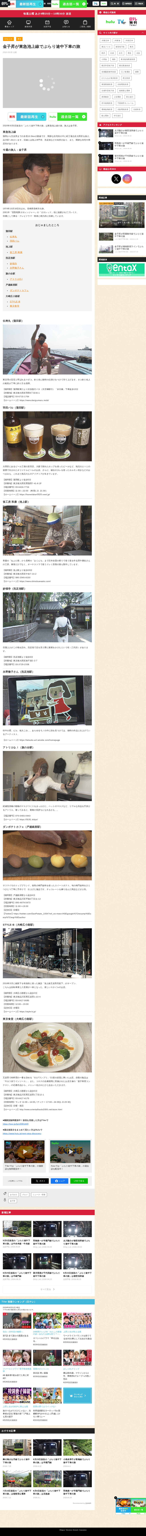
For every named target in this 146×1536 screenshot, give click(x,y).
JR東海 (117, 41)
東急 (19, 39)
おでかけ (13, 1195)
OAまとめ (8, 39)
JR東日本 (105, 41)
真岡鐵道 (105, 97)
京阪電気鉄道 (122, 109)
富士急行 (129, 97)
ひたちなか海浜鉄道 (110, 78)
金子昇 (12, 1201)
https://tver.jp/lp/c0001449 (15, 1124)
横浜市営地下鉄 (108, 66)
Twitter (116, 179)
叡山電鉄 (105, 116)
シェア (62, 1181)
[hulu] (104, 3)
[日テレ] (5, 3)
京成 (112, 53)
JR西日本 (129, 41)
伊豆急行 (117, 116)
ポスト (42, 1181)
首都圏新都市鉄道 (109, 72)
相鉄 (114, 59)
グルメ (25, 1195)
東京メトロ (106, 47)
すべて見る (46, 1289)
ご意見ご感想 (85, 27)
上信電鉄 (117, 97)
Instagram (127, 179)
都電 (137, 72)
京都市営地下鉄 (108, 91)
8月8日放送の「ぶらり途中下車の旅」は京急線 (46, 1492)
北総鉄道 (136, 109)
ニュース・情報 (39, 1195)
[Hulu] (69, 4)
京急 (138, 53)
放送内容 (28, 27)
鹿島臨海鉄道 (107, 109)
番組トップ (9, 27)
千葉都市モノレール (125, 103)
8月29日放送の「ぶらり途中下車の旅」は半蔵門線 (47, 1461)
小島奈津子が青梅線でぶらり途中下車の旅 (76, 1461)
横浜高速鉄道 (124, 66)
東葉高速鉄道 (107, 84)
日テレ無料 (133, 22)
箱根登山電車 (124, 91)
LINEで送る (79, 1181)
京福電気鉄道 (122, 84)
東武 (131, 47)
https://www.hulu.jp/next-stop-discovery (22, 1133)
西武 (103, 53)
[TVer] (96, 3)
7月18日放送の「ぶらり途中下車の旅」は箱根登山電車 (17, 1492)
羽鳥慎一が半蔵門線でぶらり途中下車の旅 (76, 1492)
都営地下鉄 (120, 47)
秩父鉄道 (126, 78)
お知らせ (66, 27)
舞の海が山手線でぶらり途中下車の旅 (16, 1461)
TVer (27, 116)
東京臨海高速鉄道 (128, 59)
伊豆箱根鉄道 (107, 103)
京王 (120, 53)
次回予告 (47, 27)
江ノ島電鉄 (125, 72)
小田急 (104, 59)
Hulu (67, 116)
